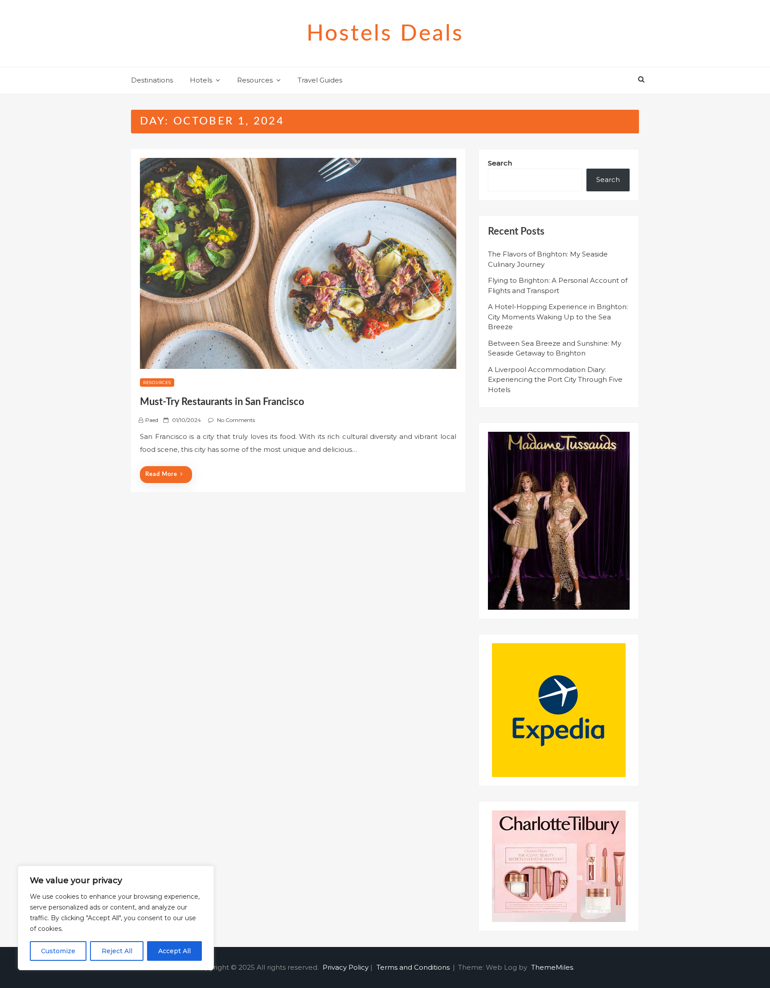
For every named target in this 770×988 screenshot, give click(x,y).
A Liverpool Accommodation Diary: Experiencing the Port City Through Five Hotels (555, 379)
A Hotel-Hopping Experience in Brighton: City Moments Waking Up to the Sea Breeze (558, 316)
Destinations (152, 80)
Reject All (117, 951)
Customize (58, 951)
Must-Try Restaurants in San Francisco (222, 402)
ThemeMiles (552, 967)
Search (500, 163)
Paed (151, 420)
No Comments (236, 420)
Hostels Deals (385, 34)
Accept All (174, 951)
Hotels (201, 80)
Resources (255, 80)
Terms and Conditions (413, 967)
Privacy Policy (346, 967)
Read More (161, 474)
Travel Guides (320, 80)
